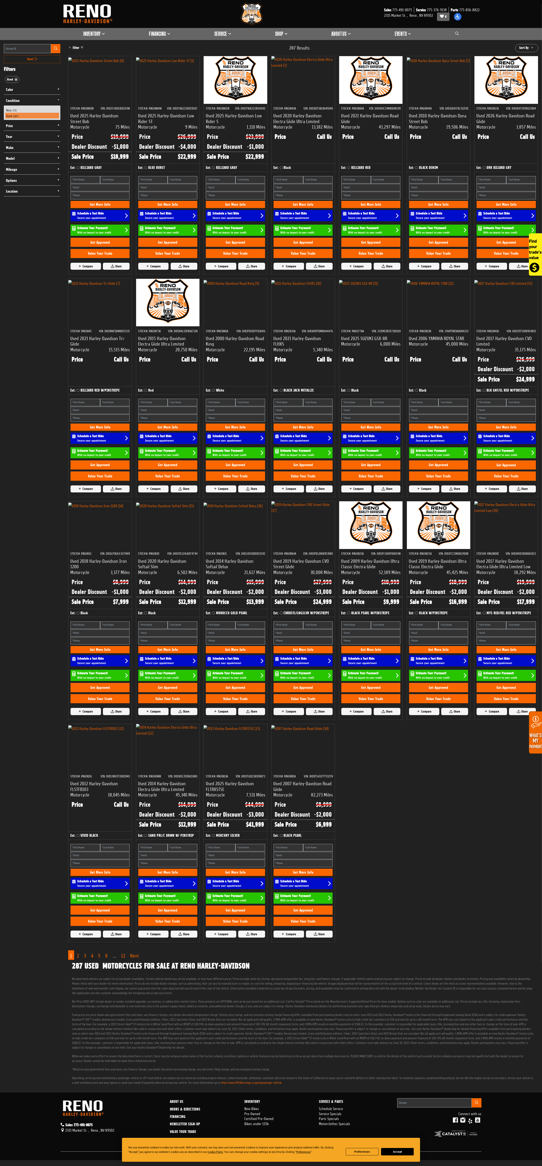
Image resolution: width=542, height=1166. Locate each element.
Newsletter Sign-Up (185, 1124)
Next (134, 955)
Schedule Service (331, 1108)
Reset (30, 59)
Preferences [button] (303, 1152)
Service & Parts (331, 1101)
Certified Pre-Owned (259, 1118)
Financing (177, 1117)
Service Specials (330, 1113)
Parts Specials (329, 1118)
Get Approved (100, 242)
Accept (397, 1151)
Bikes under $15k (256, 1123)
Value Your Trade (100, 253)
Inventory (252, 1101)
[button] (458, 17)
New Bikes (251, 1108)
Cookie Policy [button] (215, 1152)
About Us (176, 1101)
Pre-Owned (252, 1113)
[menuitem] (32, 110)
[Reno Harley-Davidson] (90, 14)
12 (123, 955)
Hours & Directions (185, 1109)
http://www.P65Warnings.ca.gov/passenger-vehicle (251, 1082)
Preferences (362, 1151)
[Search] (55, 48)
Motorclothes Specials (334, 1123)
